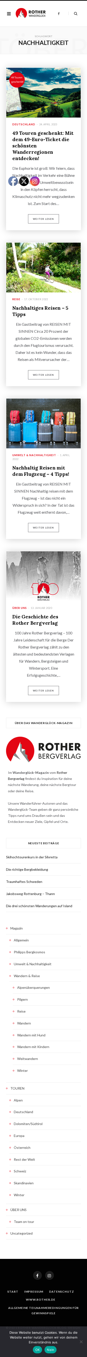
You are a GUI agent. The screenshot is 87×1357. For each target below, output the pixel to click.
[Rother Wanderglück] (31, 13)
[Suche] (72, 13)
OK (37, 1350)
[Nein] (81, 1341)
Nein (50, 1350)
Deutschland (23, 124)
